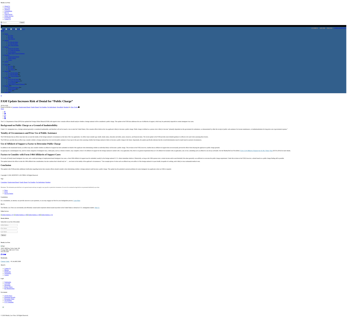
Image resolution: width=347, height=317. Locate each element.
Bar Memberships (9, 288)
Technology (7, 273)
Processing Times (9, 299)
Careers (6, 275)
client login (343, 28)
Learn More (76, 200)
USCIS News (8, 295)
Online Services (8, 16)
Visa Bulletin (8, 300)
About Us (7, 6)
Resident (66, 107)
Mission (6, 270)
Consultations (8, 11)
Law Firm (7, 8)
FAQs (6, 192)
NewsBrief (60, 107)
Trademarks (7, 282)
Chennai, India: (5, 261)
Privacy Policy (8, 287)
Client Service (8, 14)
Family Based (35, 107)
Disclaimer (7, 285)
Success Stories (8, 193)
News (6, 190)
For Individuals (51, 107)
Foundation (7, 17)
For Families (43, 107)
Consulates (15, 107)
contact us (337, 28)
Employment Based (24, 107)
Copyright (7, 283)
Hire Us (6, 12)
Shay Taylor (74, 107)
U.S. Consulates (9, 302)
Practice (329, 28)
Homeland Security (9, 297)
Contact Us (7, 19)
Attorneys (7, 9)
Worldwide (7, 272)
